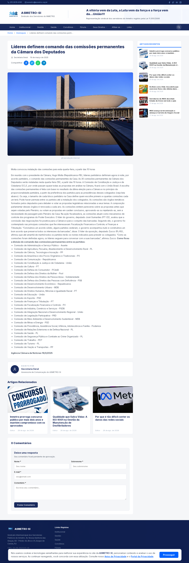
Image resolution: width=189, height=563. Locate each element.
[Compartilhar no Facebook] (26, 63)
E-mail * (17, 472)
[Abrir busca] (178, 27)
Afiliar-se (116, 27)
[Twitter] (173, 2)
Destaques (21, 33)
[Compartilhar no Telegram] (43, 63)
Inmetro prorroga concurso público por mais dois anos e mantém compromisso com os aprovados (27, 421)
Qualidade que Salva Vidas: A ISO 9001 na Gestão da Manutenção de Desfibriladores (70, 421)
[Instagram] (180, 2)
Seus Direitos (99, 27)
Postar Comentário (26, 505)
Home (12, 27)
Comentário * (20, 483)
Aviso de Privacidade (115, 556)
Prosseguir (169, 555)
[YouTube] (177, 2)
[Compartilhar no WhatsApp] (38, 63)
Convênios (68, 27)
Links (129, 27)
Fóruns (83, 27)
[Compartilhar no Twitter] (32, 63)
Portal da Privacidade (142, 556)
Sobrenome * (77, 461)
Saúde (54, 27)
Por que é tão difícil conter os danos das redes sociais (112, 418)
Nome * (17, 461)
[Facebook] (169, 2)
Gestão (40, 27)
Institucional (24, 27)
